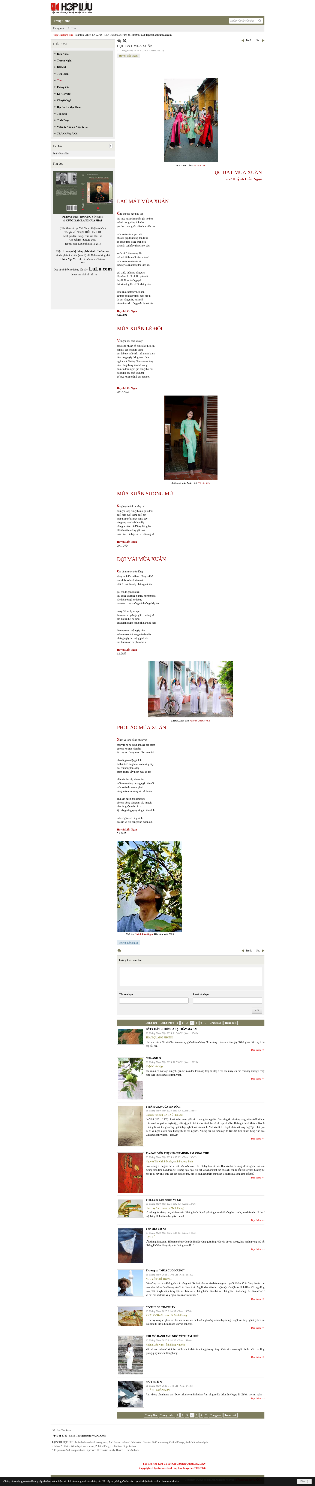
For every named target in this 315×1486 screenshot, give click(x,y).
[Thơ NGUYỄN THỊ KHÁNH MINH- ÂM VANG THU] (130, 1173)
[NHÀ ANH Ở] (130, 1078)
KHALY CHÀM (154, 1315)
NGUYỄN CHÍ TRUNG (159, 1278)
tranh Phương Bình (183, 1161)
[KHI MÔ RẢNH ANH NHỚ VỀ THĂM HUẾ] (130, 1355)
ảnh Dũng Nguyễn (175, 1344)
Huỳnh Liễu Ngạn (128, 55)
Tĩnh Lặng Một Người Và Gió (164, 1199)
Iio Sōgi (179, 1114)
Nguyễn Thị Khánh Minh (159, 1161)
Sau (258, 40)
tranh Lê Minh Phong (173, 1208)
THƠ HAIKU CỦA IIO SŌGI (163, 1106)
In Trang (119, 950)
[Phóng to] (125, 40)
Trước (249, 40)
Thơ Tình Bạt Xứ (156, 1228)
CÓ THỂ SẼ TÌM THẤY (160, 1307)
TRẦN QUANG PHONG (159, 1037)
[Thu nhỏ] (119, 40)
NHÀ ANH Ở (153, 1058)
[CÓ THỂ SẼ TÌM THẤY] (130, 1316)
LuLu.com (103, 251)
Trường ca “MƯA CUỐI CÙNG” (165, 1270)
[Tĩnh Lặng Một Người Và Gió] (130, 1208)
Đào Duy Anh (153, 1208)
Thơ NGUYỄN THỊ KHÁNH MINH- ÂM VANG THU (177, 1153)
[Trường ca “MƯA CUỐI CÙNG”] (130, 1283)
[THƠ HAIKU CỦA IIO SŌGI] (130, 1126)
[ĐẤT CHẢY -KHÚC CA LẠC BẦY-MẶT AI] (130, 1036)
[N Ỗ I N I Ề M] (130, 1394)
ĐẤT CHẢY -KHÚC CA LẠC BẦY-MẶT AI (171, 1029)
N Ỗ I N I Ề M (154, 1381)
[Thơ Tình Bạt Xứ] (130, 1245)
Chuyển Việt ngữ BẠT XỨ (159, 1114)
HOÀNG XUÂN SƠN (158, 1390)
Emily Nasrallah (61, 153)
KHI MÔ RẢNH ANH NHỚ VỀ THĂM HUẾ (172, 1336)
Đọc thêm (256, 1049)
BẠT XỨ (150, 1237)
